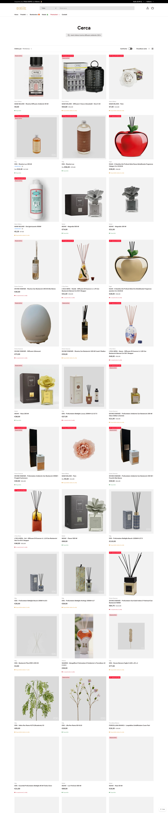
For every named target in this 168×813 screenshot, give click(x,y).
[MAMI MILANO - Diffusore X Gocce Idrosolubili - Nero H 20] (84, 77)
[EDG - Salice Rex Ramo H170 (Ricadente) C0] (36, 698)
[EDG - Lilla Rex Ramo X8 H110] (84, 698)
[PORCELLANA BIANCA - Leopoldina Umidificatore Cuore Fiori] (131, 698)
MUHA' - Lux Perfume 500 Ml (71, 786)
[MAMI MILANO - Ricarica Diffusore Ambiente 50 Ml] (36, 77)
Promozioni (54, 15)
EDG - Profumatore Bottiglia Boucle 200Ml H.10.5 (30, 600)
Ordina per (18, 49)
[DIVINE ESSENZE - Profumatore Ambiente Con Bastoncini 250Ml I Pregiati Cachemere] (36, 449)
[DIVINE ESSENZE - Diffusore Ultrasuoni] (36, 324)
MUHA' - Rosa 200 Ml (21, 413)
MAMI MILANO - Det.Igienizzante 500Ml (27, 226)
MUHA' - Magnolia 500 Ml (70, 226)
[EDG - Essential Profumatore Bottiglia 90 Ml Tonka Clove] (36, 759)
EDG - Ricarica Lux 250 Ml (23, 164)
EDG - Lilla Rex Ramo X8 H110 (72, 725)
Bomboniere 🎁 (35, 15)
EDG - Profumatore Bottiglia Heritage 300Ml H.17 (78, 600)
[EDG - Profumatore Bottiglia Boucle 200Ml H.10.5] (36, 574)
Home (16, 15)
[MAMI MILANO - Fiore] (131, 77)
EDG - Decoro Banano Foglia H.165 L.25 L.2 (123, 663)
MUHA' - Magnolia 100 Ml (117, 226)
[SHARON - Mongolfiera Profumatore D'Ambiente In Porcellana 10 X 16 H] (84, 636)
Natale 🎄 (45, 15)
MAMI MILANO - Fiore (116, 104)
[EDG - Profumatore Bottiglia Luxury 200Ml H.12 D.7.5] (84, 386)
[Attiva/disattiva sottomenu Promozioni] (59, 15)
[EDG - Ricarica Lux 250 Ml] (36, 137)
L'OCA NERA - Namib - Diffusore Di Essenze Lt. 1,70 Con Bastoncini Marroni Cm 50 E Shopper (80, 290)
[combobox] (87, 8)
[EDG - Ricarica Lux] (84, 137)
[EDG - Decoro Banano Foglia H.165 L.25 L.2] (131, 636)
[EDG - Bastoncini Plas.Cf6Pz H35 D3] (36, 636)
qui (55, 1)
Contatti (64, 15)
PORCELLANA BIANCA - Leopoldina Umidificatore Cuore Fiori (129, 725)
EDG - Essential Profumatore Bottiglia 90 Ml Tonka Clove (33, 786)
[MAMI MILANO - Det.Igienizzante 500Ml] (36, 199)
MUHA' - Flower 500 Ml (69, 538)
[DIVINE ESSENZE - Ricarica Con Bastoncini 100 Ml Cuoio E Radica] (84, 324)
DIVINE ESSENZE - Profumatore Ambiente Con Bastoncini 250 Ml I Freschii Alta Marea (131, 477)
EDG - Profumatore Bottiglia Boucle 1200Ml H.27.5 (126, 538)
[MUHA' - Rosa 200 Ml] (36, 386)
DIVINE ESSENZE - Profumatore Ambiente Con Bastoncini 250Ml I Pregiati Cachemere (36, 477)
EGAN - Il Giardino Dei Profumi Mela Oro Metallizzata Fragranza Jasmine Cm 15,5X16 (130, 290)
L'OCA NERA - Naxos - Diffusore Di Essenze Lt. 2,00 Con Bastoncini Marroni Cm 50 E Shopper (127, 352)
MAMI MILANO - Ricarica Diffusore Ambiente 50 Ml (31, 104)
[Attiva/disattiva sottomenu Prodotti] (27, 15)
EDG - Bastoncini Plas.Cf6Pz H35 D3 (26, 663)
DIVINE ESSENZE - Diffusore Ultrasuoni (27, 351)
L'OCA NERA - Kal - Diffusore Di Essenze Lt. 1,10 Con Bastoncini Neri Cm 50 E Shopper (35, 539)
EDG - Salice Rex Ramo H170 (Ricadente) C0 (29, 725)
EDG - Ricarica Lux (68, 164)
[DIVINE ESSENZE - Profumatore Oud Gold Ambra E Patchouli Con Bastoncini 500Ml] (131, 574)
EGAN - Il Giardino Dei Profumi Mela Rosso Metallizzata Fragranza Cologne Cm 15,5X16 (131, 165)
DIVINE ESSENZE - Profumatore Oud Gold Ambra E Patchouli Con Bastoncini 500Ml (131, 602)
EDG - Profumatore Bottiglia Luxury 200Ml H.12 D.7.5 (79, 413)
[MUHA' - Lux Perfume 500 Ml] (84, 759)
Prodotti (23, 15)
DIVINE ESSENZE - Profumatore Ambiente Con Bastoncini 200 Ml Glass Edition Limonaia (130, 415)
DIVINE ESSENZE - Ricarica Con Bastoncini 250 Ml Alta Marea (35, 289)
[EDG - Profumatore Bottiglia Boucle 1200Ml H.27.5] (131, 511)
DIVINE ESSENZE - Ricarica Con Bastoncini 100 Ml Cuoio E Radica (83, 351)
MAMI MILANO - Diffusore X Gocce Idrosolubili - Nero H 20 (81, 104)
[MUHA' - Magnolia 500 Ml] (84, 199)
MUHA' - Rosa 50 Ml (115, 786)
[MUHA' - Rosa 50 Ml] (131, 759)
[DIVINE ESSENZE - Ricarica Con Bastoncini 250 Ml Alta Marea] (36, 262)
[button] (152, 8)
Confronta (123, 49)
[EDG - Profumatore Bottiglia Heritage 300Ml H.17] (84, 574)
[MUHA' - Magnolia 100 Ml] (131, 199)
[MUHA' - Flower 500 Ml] (84, 511)
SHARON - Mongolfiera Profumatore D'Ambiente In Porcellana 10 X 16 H (83, 664)
